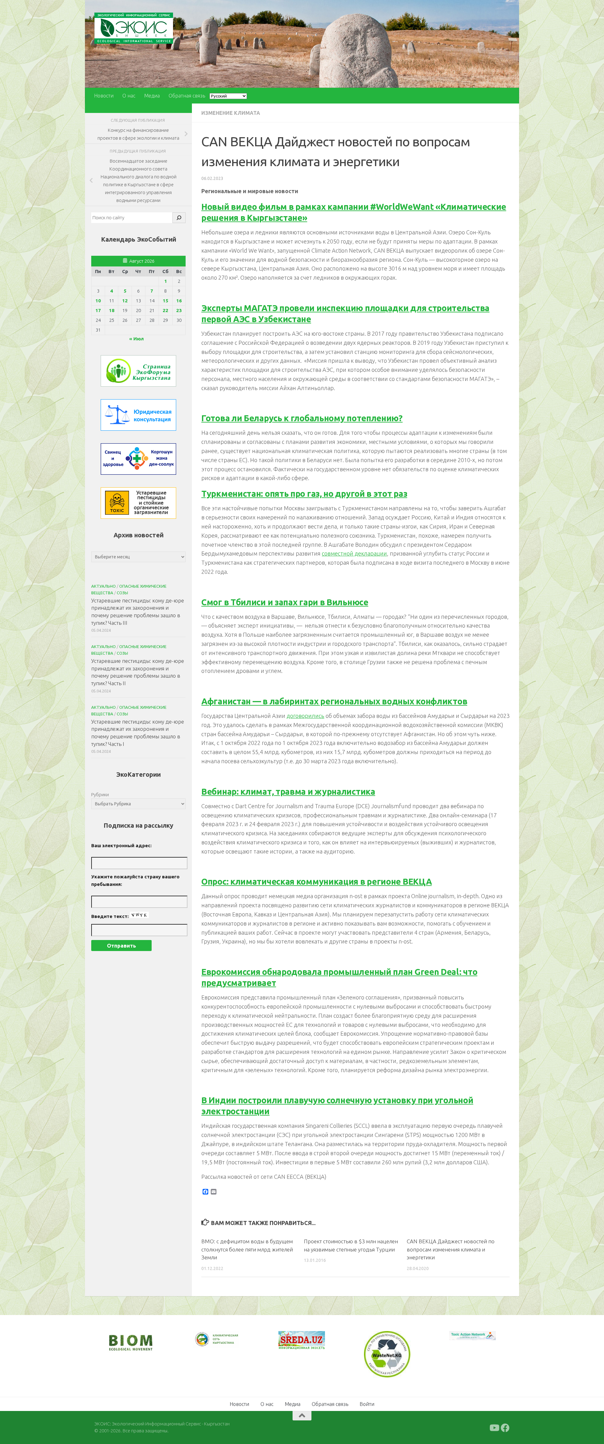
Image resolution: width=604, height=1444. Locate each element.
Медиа (152, 95)
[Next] (226, 1344)
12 (125, 300)
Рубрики (100, 794)
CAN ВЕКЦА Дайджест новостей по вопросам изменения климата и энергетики (451, 1249)
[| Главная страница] (133, 28)
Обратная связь (187, 95)
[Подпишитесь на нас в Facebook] (505, 1427)
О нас (128, 95)
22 (165, 310)
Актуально (103, 586)
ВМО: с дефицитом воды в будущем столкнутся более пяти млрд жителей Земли (247, 1249)
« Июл (136, 338)
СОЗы (122, 592)
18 (112, 310)
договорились (305, 716)
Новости (104, 95)
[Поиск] (179, 217)
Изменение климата (230, 113)
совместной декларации (354, 553)
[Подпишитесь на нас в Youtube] (493, 1427)
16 (179, 300)
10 (98, 300)
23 (179, 310)
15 (165, 300)
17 (98, 310)
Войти (367, 1403)
